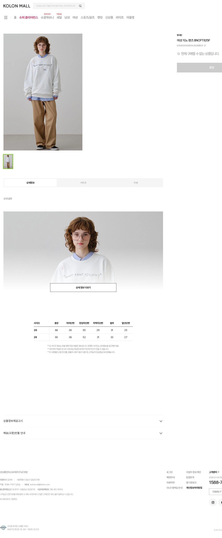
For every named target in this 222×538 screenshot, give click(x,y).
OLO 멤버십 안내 (174, 487)
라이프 (120, 17)
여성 (75, 17)
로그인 (169, 472)
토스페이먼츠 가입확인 (8, 499)
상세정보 (30, 182)
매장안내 (170, 477)
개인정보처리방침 (194, 487)
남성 (67, 17)
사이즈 (83, 182)
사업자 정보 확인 (193, 472)
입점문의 (190, 477)
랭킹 (100, 17)
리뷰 (136, 182)
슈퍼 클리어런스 (28, 17)
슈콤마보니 (47, 17)
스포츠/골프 (88, 17)
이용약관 (170, 482)
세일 (59, 17)
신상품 (109, 17)
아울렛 (130, 17)
